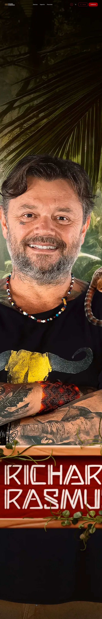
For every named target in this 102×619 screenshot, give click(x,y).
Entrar (84, 4)
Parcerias (49, 4)
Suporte (42, 4)
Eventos (35, 4)
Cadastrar (93, 4)
